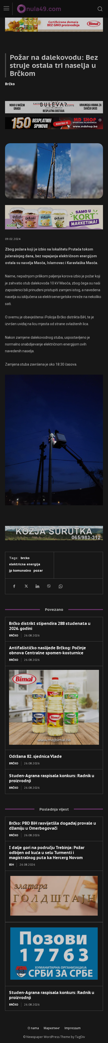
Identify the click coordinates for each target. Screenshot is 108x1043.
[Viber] (49, 586)
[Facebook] (14, 586)
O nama (33, 1028)
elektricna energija (24, 564)
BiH (11, 864)
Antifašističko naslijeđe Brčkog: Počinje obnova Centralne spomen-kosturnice (47, 650)
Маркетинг (52, 1028)
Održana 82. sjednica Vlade (35, 756)
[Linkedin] (37, 586)
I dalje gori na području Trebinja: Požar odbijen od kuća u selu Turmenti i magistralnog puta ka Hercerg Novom (46, 852)
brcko (25, 558)
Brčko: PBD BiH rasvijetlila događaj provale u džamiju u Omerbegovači (52, 826)
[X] (26, 586)
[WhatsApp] (60, 586)
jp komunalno (20, 570)
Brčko (10, 84)
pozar (38, 570)
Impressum (73, 1028)
